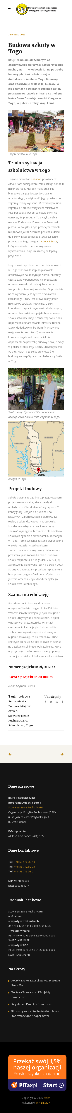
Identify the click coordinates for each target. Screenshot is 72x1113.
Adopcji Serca (49, 241)
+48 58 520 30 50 (24, 862)
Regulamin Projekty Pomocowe (31, 1004)
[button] (7, 1105)
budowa (13, 706)
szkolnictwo (16, 725)
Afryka (21, 701)
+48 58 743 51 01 (24, 871)
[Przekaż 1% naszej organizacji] (37, 1072)
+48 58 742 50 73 (24, 866)
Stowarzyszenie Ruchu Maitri (25, 807)
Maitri (47, 1098)
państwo (36, 179)
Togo (29, 725)
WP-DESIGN (43, 1102)
